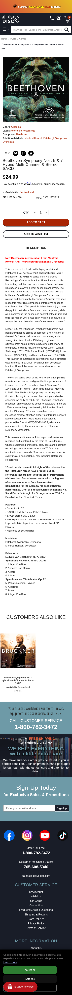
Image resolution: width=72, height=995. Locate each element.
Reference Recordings (22, 130)
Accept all (30, 969)
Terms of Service (36, 928)
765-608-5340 (36, 867)
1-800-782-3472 (36, 727)
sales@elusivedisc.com (36, 875)
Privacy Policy (36, 923)
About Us (36, 948)
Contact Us (36, 905)
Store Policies (36, 919)
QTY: (26, 212)
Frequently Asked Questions (36, 909)
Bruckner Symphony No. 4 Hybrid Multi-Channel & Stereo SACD (18, 680)
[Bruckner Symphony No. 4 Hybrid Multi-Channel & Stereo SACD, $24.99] (18, 651)
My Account (36, 892)
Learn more (10, 962)
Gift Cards (36, 901)
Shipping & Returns (36, 914)
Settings (30, 978)
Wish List (36, 896)
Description (36, 248)
